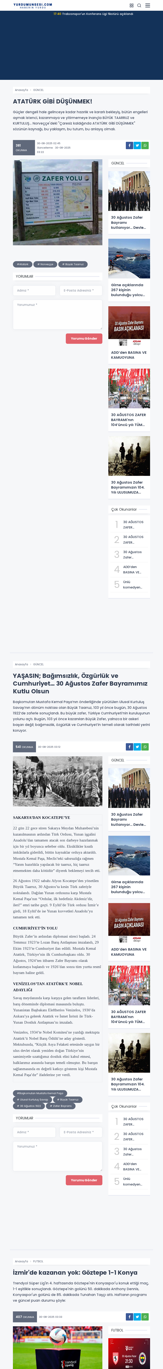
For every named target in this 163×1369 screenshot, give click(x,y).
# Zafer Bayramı (61, 1106)
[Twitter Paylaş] (137, 145)
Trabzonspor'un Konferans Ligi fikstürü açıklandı (93, 14)
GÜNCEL (38, 90)
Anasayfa (21, 90)
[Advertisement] (81, 52)
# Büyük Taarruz (73, 264)
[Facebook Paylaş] (129, 145)
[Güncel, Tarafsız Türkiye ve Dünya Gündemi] (33, 5)
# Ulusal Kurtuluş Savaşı (32, 1099)
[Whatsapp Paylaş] (145, 145)
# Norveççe (45, 264)
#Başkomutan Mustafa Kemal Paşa (40, 1093)
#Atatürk (22, 264)
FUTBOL (38, 1261)
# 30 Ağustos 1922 (29, 1106)
